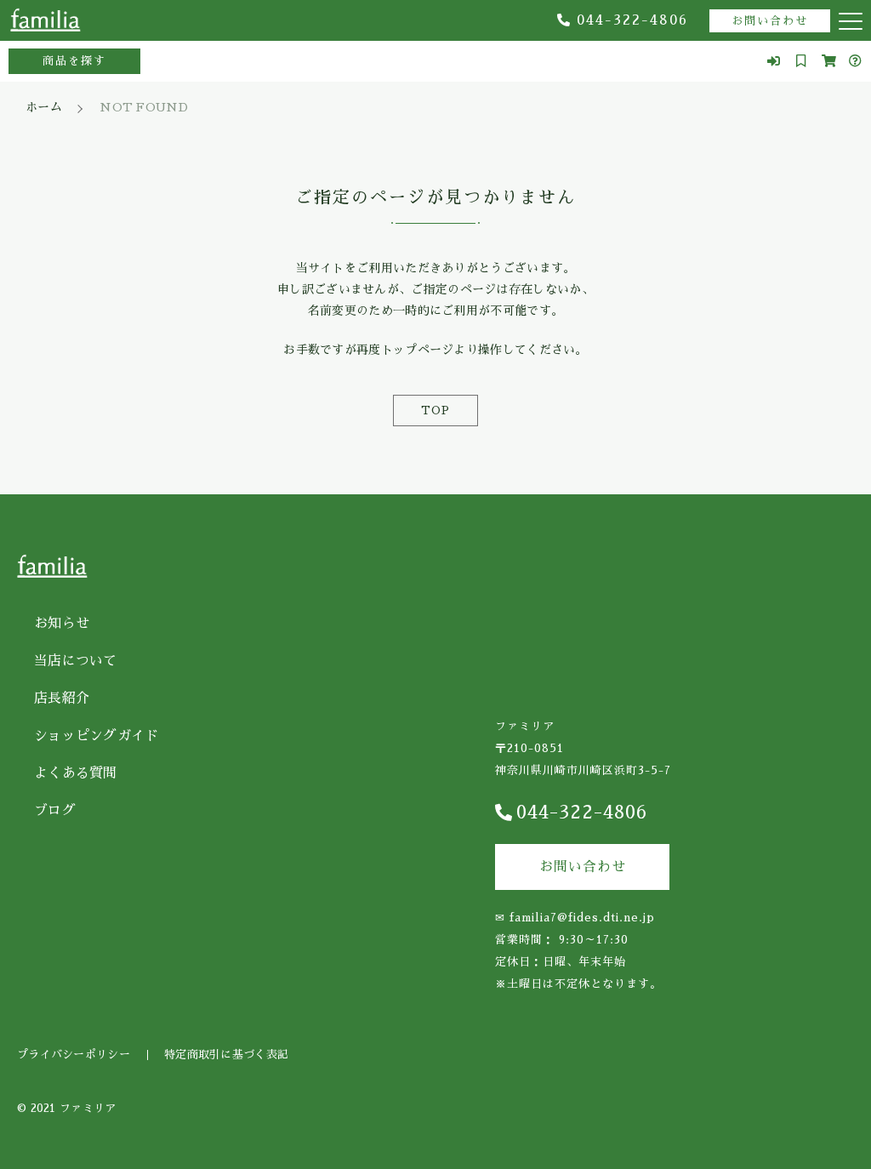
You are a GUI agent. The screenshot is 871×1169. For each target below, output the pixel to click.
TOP (435, 410)
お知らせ (61, 623)
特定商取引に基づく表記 (226, 1054)
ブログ (55, 811)
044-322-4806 (632, 20)
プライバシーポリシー (73, 1054)
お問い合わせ (770, 20)
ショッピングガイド (96, 736)
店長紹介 (61, 698)
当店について (75, 661)
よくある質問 (75, 773)
